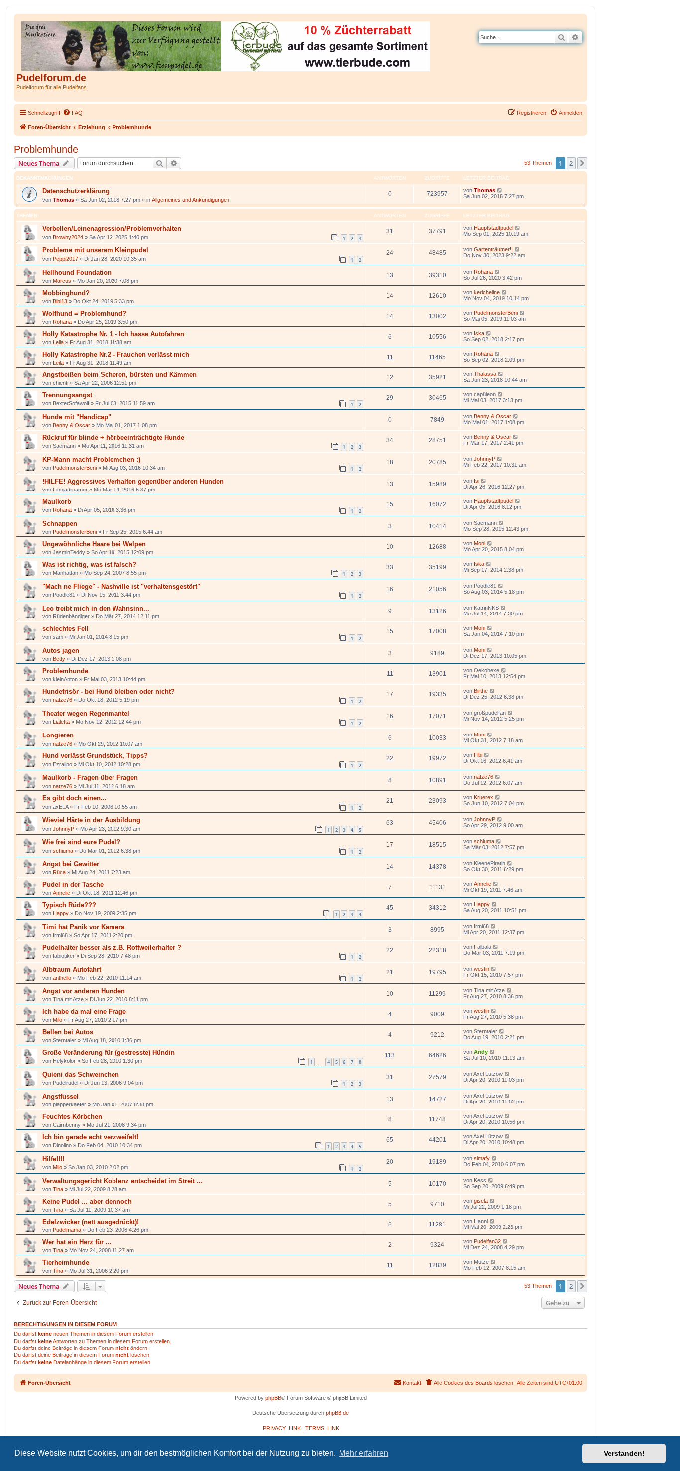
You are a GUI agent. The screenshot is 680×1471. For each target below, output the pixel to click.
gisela (481, 1201)
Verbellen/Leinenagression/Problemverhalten (111, 228)
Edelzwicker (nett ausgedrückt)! (90, 1222)
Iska (479, 333)
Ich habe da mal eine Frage (84, 1011)
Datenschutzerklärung (76, 191)
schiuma (63, 851)
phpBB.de (337, 1413)
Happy (61, 913)
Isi (476, 481)
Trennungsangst (67, 395)
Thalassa (485, 374)
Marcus (62, 281)
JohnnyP (484, 459)
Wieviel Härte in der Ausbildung (91, 820)
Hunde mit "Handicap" (76, 417)
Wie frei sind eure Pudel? (81, 842)
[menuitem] (73, 113)
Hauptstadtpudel (493, 228)
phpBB (273, 1398)
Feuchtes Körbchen (72, 1116)
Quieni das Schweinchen (80, 1074)
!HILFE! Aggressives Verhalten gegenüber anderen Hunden (133, 481)
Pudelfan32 (487, 1241)
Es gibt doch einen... (74, 798)
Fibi (478, 755)
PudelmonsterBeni (496, 313)
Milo (57, 1020)
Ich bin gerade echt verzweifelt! (90, 1137)
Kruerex (483, 797)
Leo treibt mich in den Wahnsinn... (95, 608)
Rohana (483, 272)
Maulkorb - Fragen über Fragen (90, 777)
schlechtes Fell (65, 628)
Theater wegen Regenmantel (85, 713)
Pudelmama (67, 1230)
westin (481, 969)
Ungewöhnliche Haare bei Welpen (94, 544)
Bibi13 (60, 301)
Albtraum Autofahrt (71, 969)
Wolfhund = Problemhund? (84, 313)
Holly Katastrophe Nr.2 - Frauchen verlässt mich (115, 354)
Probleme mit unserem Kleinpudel (95, 250)
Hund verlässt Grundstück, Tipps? (95, 755)
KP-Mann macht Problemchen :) (91, 459)
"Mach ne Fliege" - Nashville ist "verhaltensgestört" (121, 586)
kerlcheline (487, 292)
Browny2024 (68, 237)
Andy (481, 1052)
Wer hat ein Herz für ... (77, 1242)
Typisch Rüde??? (69, 905)
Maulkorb (56, 501)
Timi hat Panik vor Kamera (83, 927)
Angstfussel (60, 1096)
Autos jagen (60, 650)
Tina (58, 1189)
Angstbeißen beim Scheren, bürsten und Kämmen (119, 374)
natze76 (62, 700)
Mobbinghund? (66, 293)
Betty (59, 659)
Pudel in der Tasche (73, 884)
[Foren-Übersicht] (226, 44)
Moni (479, 543)
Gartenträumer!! (493, 249)
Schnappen (59, 523)
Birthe (481, 691)
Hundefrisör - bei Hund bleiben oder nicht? (108, 691)
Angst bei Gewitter (70, 864)
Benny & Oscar (71, 425)
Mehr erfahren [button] (363, 1453)
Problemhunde (46, 149)
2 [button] (571, 163)
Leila (58, 342)
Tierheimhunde (65, 1262)
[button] (582, 163)
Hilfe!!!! (53, 1159)
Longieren (58, 735)
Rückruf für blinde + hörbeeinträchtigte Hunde (113, 437)
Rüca (59, 872)
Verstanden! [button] (624, 1453)
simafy (482, 1158)
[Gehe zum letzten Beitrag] (500, 190)
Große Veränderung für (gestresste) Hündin (108, 1052)
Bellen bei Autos (67, 1032)
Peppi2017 (65, 259)
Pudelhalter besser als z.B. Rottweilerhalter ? (111, 947)
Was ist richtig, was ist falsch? (89, 564)
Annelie (61, 893)
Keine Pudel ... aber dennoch (87, 1201)
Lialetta (61, 722)
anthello (62, 978)
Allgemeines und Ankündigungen (190, 200)
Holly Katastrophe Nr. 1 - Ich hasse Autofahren (113, 334)
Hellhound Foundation (77, 272)
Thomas (63, 200)
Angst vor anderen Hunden (83, 991)
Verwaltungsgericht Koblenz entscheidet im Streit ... (122, 1181)
